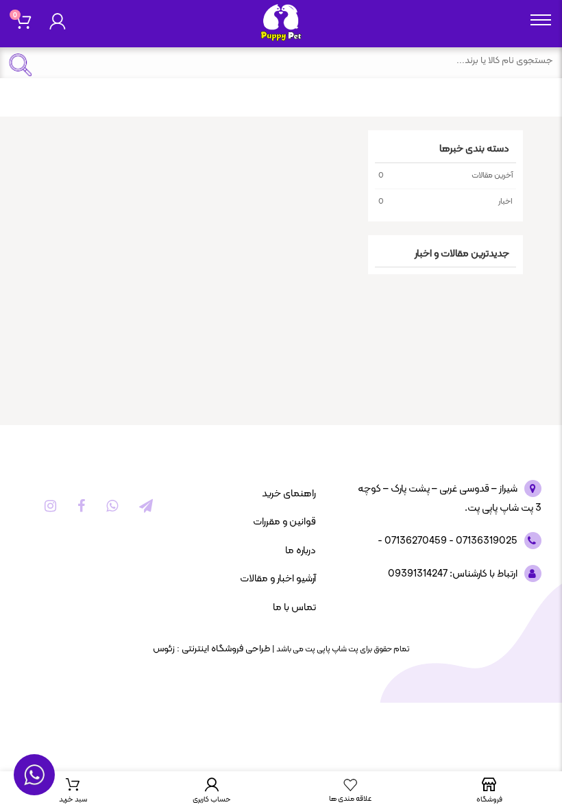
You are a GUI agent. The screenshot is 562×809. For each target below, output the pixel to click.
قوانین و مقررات (284, 522)
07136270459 (414, 541)
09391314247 (418, 574)
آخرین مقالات (445, 175)
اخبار (445, 201)
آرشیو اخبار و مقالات (278, 579)
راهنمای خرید (289, 494)
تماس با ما (294, 608)
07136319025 (485, 541)
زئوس (164, 649)
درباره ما (300, 551)
